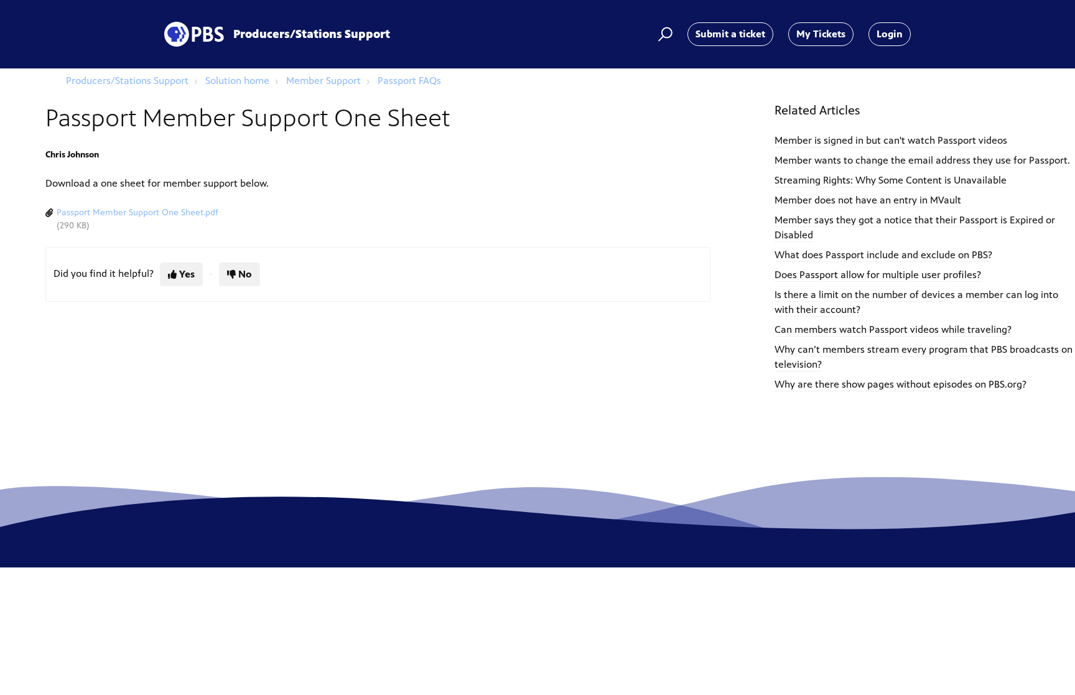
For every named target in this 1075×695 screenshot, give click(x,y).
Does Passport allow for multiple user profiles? (878, 275)
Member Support (323, 80)
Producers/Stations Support (127, 80)
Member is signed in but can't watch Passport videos (891, 140)
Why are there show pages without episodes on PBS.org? (900, 384)
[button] (663, 34)
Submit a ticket (730, 34)
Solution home (237, 80)
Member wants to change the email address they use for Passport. (922, 160)
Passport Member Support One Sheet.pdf (137, 212)
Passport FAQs (409, 80)
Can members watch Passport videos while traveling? (893, 329)
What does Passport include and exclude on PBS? (883, 255)
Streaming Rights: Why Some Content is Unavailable (891, 180)
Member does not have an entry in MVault (868, 200)
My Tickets (820, 34)
